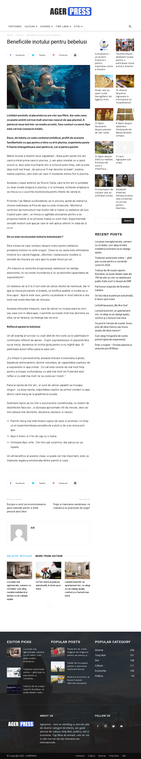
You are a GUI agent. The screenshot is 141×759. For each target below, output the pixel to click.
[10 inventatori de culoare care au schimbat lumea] (104, 180)
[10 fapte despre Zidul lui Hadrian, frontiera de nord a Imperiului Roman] (104, 147)
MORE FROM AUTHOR (49, 556)
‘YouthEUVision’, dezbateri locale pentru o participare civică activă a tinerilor (125, 60)
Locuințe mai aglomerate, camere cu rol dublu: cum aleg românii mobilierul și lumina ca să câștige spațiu (113, 247)
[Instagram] (105, 726)
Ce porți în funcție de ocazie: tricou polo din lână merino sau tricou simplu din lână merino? (113, 327)
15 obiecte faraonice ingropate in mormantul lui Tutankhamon (124, 96)
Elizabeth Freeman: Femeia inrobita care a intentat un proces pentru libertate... (124, 198)
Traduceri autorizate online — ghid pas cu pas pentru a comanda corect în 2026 (113, 261)
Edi (33, 527)
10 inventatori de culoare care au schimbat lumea (104, 192)
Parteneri (14, 26)
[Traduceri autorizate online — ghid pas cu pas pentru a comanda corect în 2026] (14, 672)
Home (10, 35)
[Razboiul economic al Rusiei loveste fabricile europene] (58, 679)
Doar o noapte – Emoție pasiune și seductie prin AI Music (113, 346)
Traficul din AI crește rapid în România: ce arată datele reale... (34, 689)
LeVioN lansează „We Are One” (111, 305)
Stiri (77, 26)
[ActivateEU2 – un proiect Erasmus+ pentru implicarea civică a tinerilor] (104, 45)
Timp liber (62, 26)
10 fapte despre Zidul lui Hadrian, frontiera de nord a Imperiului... (104, 162)
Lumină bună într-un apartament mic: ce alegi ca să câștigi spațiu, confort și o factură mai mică (77, 589)
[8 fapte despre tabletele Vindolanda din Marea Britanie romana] (125, 114)
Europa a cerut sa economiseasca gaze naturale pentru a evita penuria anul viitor (26, 508)
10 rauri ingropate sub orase (123, 159)
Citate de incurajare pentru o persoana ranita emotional (77, 666)
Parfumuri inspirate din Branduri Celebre (112, 288)
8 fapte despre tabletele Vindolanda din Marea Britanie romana (124, 129)
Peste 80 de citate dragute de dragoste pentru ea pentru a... (78, 652)
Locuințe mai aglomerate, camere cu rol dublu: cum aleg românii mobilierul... (33, 655)
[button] (130, 26)
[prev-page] (45, 606)
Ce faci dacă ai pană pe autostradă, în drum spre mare (48, 585)
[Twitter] (113, 726)
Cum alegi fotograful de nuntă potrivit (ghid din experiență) (111, 338)
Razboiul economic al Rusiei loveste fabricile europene (78, 680)
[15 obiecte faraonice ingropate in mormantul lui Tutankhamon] (125, 81)
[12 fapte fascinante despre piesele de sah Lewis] (104, 114)
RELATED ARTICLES (19, 556)
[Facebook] (97, 726)
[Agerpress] (70, 11)
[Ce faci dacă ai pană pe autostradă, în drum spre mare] (48, 570)
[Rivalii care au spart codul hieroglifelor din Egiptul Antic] (104, 81)
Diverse (45, 26)
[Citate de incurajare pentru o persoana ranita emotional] (58, 666)
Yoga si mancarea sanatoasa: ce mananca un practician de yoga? (71, 506)
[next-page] (50, 606)
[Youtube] (121, 726)
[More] (75, 55)
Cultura (30, 26)
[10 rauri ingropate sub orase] (125, 147)
